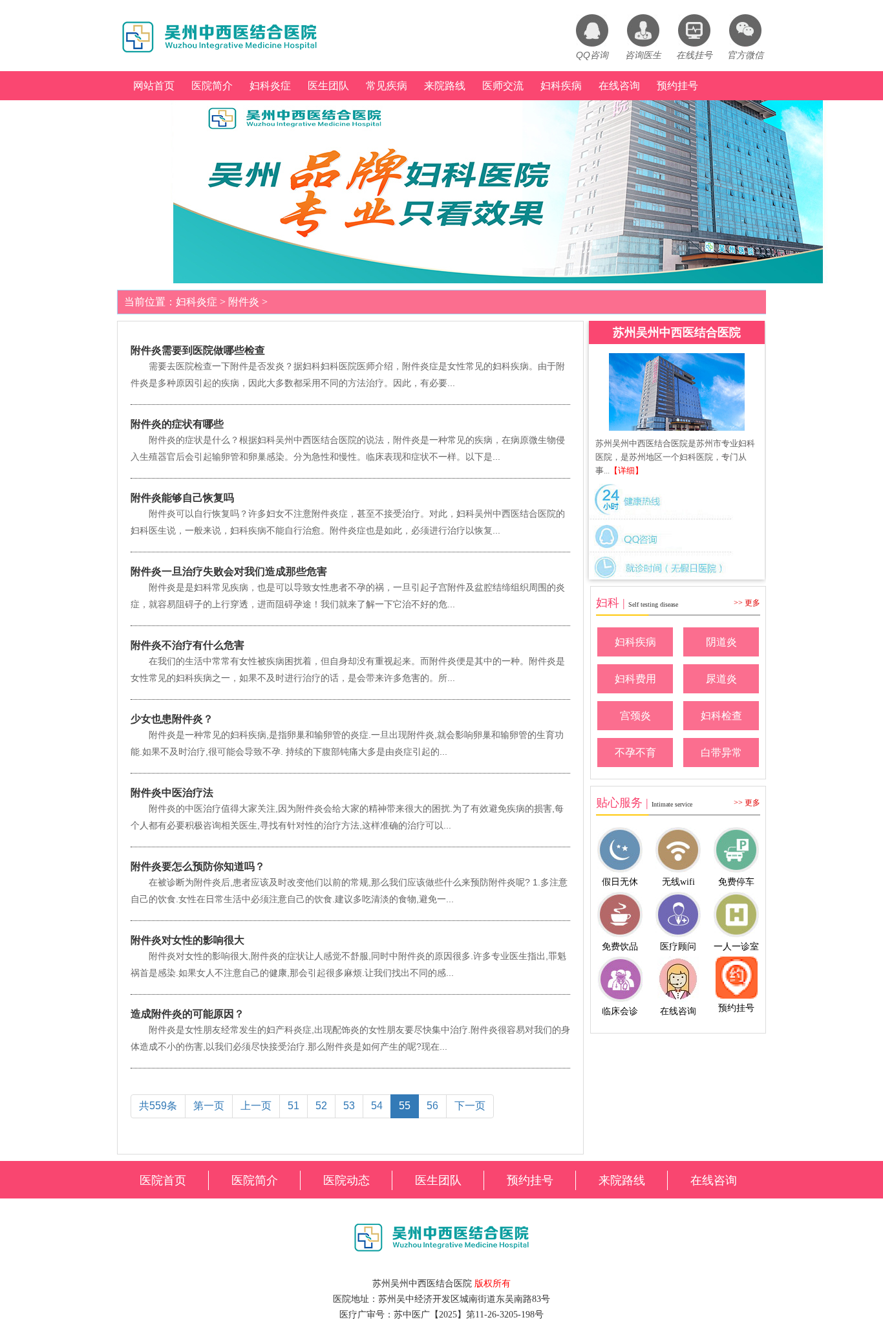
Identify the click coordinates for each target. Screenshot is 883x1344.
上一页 (255, 1105)
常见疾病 (386, 85)
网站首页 (154, 85)
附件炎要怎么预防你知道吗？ (198, 866)
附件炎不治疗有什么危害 (187, 645)
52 (321, 1105)
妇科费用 (635, 678)
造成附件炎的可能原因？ (187, 1013)
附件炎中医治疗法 (172, 792)
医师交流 (503, 85)
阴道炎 (721, 641)
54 (377, 1105)
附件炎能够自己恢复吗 (182, 497)
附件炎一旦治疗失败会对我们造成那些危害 (229, 571)
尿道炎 (721, 678)
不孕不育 (635, 752)
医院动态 (346, 1180)
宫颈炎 (635, 715)
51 (293, 1105)
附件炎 (243, 301)
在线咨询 (619, 85)
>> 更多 (747, 602)
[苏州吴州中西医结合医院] (677, 392)
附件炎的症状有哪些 (177, 423)
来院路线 (444, 85)
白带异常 (721, 752)
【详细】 (626, 470)
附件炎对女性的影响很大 (187, 940)
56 (432, 1105)
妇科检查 (721, 715)
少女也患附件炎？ (172, 718)
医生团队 (328, 85)
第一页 (208, 1105)
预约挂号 (677, 85)
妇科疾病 (561, 85)
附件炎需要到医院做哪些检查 (198, 350)
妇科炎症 (270, 85)
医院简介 (212, 85)
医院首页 (163, 1180)
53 (349, 1105)
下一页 (469, 1105)
